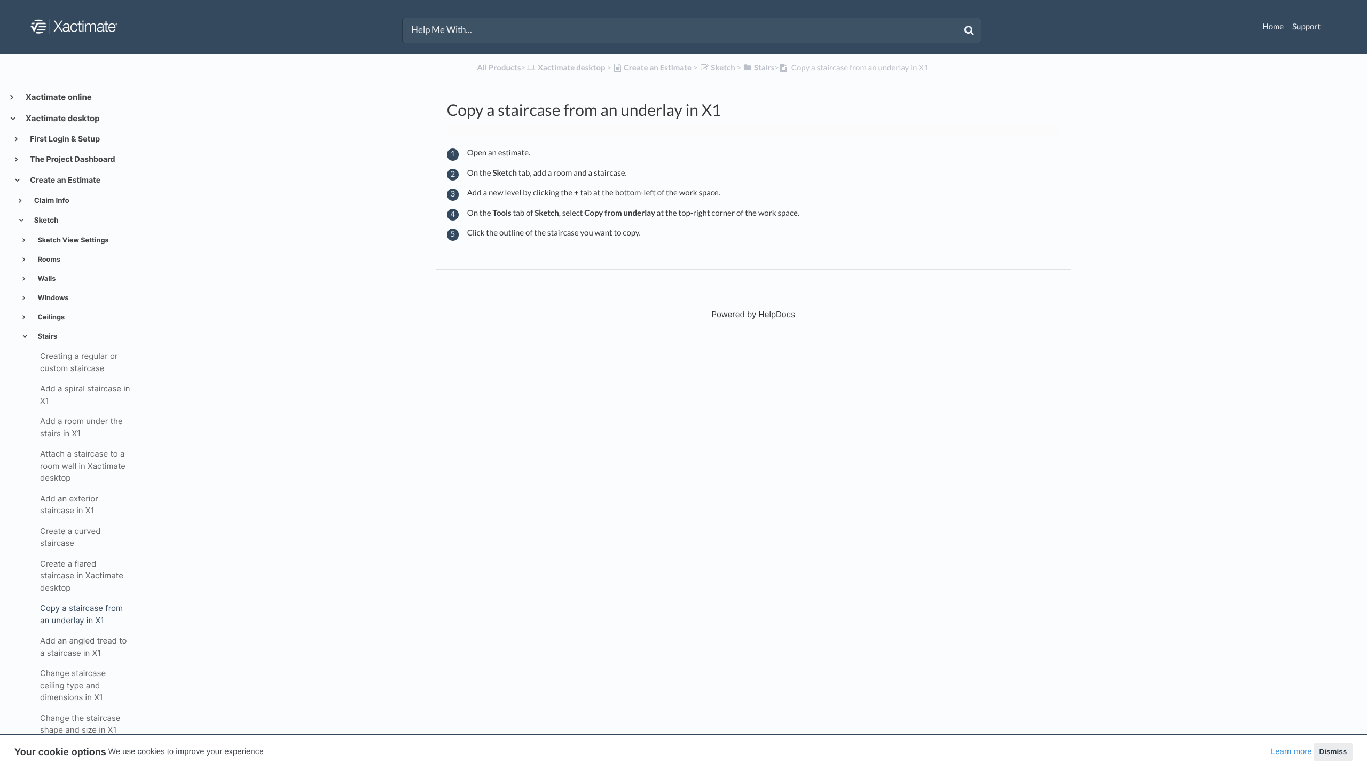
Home (1273, 27)
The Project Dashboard (71, 159)
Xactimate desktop (62, 118)
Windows (52, 298)
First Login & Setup (64, 139)
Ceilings (50, 317)
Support (1306, 27)
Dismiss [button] (1333, 752)
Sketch (46, 220)
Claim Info (51, 201)
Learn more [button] (1291, 751)
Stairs (46, 337)
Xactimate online (58, 97)
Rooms (48, 260)
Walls (46, 279)
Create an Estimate (64, 180)
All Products (499, 68)
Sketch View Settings (72, 241)
